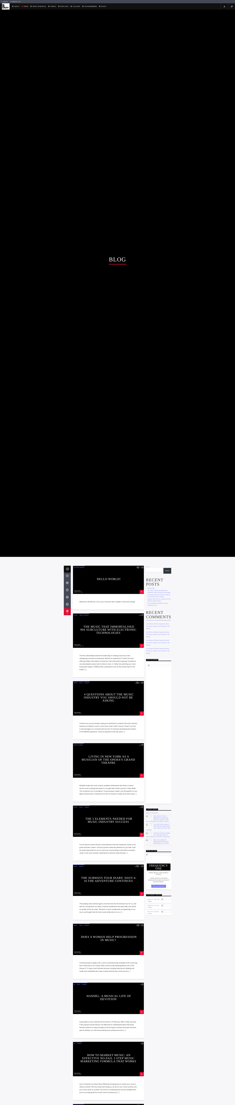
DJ (74, 1021)
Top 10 (5, 1)
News (26, 6)
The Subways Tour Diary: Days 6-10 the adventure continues (109, 916)
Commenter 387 (151, 661)
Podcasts (64, 6)
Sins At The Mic (153, 936)
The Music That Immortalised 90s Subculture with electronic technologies (108, 667)
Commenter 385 (151, 677)
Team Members (90, 6)
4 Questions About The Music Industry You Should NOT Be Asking (109, 734)
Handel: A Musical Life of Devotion (109, 1034)
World (86, 720)
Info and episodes (159, 923)
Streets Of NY (153, 942)
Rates (103, 6)
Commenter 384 (151, 686)
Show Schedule (39, 6)
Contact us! (16, 1)
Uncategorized (79, 604)
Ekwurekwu (77, 628)
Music (76, 652)
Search (148, 604)
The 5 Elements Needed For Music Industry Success (108, 857)
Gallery (76, 6)
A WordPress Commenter (153, 657)
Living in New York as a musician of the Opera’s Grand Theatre (108, 796)
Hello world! (109, 616)
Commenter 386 (151, 669)
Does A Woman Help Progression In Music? (109, 975)
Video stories (83, 652)
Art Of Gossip (153, 949)
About (17, 6)
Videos (53, 6)
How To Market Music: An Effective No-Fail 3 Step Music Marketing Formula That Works (108, 1095)
